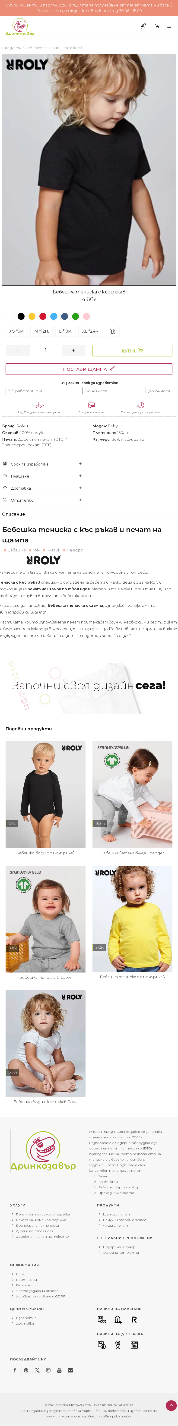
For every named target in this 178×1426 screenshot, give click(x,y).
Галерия (23, 1285)
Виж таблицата (127, 439)
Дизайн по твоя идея (35, 1231)
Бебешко (17, 550)
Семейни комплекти (121, 1252)
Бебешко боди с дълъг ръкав (45, 853)
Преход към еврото (116, 1193)
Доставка (25, 1323)
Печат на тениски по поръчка (43, 1214)
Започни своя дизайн (89, 685)
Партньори (26, 1280)
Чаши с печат (115, 1225)
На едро (75, 550)
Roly (21, 426)
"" (26, 612)
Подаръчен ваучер (119, 1247)
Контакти (108, 1182)
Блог (20, 1274)
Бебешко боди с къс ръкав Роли (45, 1102)
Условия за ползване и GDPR (41, 1296)
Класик (53, 550)
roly (36, 550)
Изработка (26, 1318)
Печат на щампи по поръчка (41, 1220)
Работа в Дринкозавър (119, 1187)
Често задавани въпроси (38, 1291)
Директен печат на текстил (42, 1236)
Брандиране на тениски (37, 1225)
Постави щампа (85, 369)
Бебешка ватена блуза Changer (132, 853)
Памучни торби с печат (124, 1220)
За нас (103, 1176)
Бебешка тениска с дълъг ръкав (132, 977)
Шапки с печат (116, 1214)
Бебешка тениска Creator (45, 977)
